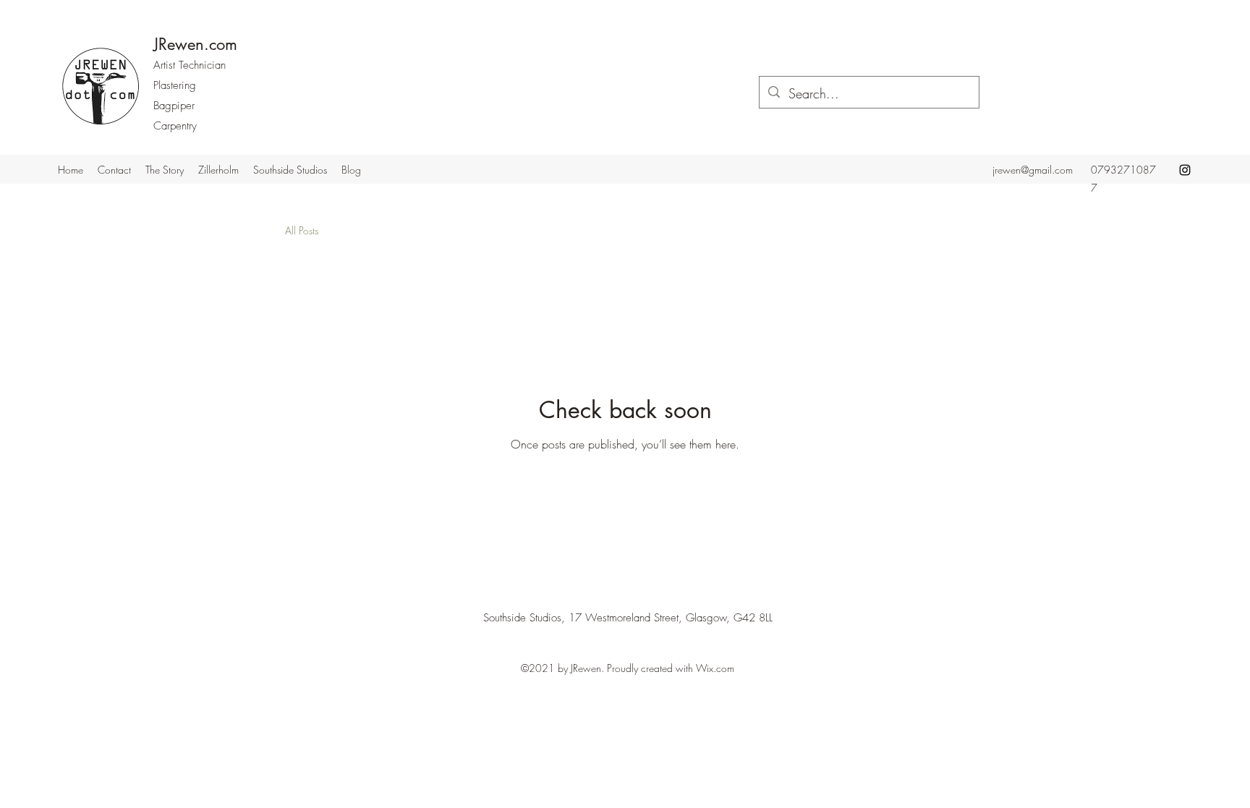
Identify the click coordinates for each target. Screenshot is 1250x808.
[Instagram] (1185, 170)
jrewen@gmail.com (1032, 170)
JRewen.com (195, 44)
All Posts (301, 230)
